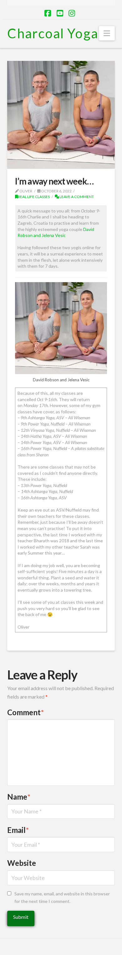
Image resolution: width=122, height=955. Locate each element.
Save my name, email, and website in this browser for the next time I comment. (62, 897)
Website (21, 862)
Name (18, 796)
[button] (107, 33)
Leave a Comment (76, 196)
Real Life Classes (34, 196)
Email (18, 829)
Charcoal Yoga (52, 33)
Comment (25, 712)
